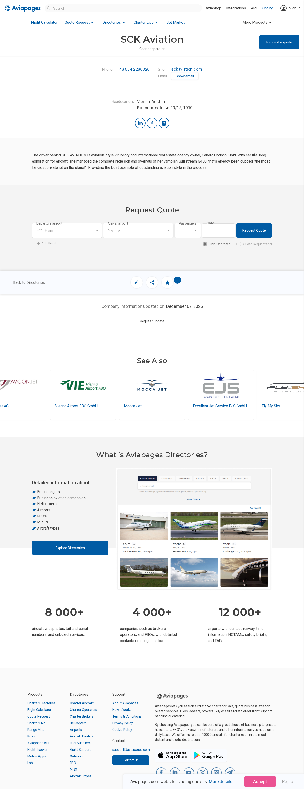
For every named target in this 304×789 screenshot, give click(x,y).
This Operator (219, 244)
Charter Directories (41, 703)
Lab (30, 763)
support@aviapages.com (131, 749)
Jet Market (175, 22)
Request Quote (254, 230)
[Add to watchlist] (167, 282)
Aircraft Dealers (82, 736)
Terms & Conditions (127, 716)
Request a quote (279, 42)
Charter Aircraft (82, 703)
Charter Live (36, 723)
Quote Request (38, 716)
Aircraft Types (80, 776)
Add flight (48, 243)
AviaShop (213, 8)
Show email (185, 76)
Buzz (31, 736)
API (254, 8)
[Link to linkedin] (140, 123)
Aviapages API (38, 743)
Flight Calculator (44, 22)
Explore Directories (70, 548)
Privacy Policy (122, 723)
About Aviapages (125, 703)
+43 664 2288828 (133, 69)
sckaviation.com (186, 69)
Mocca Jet (64, 406)
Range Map (35, 730)
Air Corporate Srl (275, 406)
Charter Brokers (82, 716)
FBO (73, 763)
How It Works (122, 710)
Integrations (236, 8)
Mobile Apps (36, 756)
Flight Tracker (37, 749)
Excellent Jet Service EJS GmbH (151, 406)
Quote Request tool (257, 244)
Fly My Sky (202, 406)
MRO (73, 769)
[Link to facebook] (152, 123)
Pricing (267, 8)
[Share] (152, 282)
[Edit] (136, 282)
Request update (152, 321)
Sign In (294, 8)
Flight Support (80, 749)
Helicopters (78, 723)
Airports (76, 730)
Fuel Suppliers (80, 743)
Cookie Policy (122, 730)
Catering (76, 756)
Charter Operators (83, 710)
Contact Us (130, 760)
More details (220, 781)
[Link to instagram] (164, 123)
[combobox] (67, 230)
